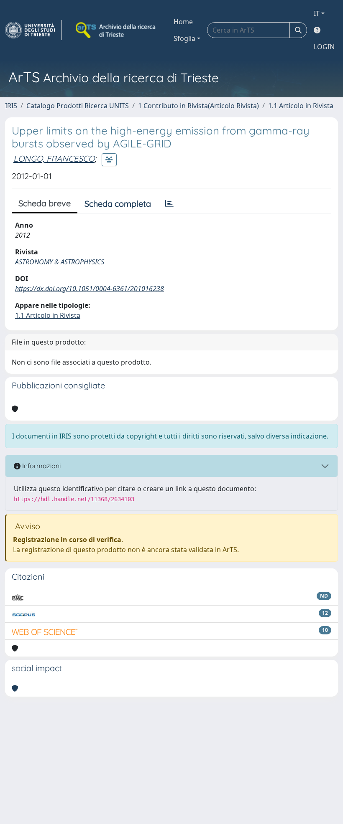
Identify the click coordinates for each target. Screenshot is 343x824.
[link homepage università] (116, 30)
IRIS (11, 105)
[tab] (169, 204)
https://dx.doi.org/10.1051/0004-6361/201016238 (89, 288)
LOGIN (324, 46)
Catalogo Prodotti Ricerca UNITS (77, 105)
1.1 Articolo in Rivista (300, 105)
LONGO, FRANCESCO (54, 158)
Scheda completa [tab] (117, 203)
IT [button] (317, 13)
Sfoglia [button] (184, 38)
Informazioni (40, 465)
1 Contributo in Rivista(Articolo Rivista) (198, 105)
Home (183, 21)
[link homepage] (33, 30)
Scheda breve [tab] (44, 203)
